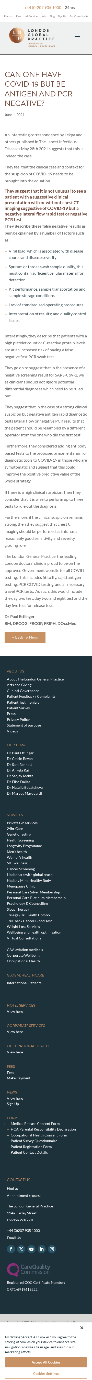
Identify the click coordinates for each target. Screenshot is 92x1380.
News (12, 1092)
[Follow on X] (21, 1249)
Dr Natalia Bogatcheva (25, 787)
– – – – (12, 944)
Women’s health (19, 857)
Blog (52, 16)
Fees (18, 16)
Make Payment (18, 1078)
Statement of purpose (24, 725)
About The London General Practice (35, 679)
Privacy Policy (18, 719)
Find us (8, 16)
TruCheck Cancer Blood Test (29, 921)
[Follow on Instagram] (52, 1249)
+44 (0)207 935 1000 (42, 7)
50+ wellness (17, 863)
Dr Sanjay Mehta (20, 776)
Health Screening (20, 840)
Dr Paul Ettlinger (20, 753)
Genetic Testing (19, 834)
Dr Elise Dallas (18, 781)
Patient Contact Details (29, 1152)
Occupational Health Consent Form (39, 1135)
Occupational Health (23, 961)
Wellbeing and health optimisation (34, 932)
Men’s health (17, 851)
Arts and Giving (19, 685)
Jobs (44, 16)
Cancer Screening (21, 869)
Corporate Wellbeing (23, 955)
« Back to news (25, 637)
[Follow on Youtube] (31, 1249)
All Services (31, 16)
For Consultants (79, 16)
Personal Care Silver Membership (33, 892)
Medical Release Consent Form (35, 1123)
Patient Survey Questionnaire (34, 1141)
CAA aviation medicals (25, 949)
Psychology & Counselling (27, 903)
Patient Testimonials (23, 702)
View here (15, 1011)
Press (11, 713)
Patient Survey (18, 708)
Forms (13, 1118)
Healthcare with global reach (30, 874)
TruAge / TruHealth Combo (28, 915)
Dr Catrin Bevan (20, 758)
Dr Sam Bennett (19, 764)
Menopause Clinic (21, 886)
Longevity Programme (24, 846)
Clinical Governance (23, 690)
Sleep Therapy (18, 909)
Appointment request (24, 1195)
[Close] (81, 1327)
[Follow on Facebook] (11, 1249)
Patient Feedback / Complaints (31, 696)
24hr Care (15, 828)
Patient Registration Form (31, 1146)
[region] (46, 1351)
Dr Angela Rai (18, 770)
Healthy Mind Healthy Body (29, 880)
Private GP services (22, 823)
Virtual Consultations (24, 938)
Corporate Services (26, 1025)
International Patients (24, 983)
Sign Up (62, 16)
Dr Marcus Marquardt (24, 793)
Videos (12, 731)
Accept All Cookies (46, 1362)
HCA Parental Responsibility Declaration (43, 1129)
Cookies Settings (46, 1374)
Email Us (14, 1237)
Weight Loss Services (23, 926)
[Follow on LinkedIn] (42, 1249)
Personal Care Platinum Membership (36, 897)
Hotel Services (21, 1005)
